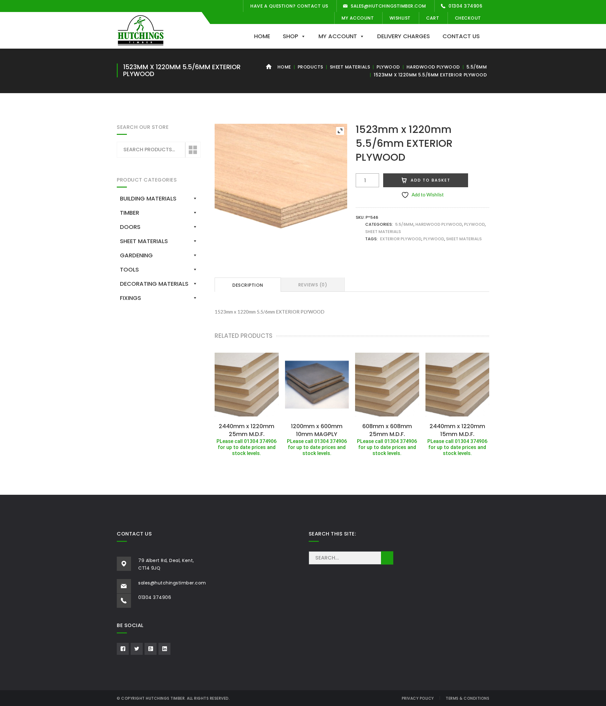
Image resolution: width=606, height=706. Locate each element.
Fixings (130, 298)
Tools (129, 269)
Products (310, 67)
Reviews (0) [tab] (312, 285)
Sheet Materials (350, 67)
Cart (432, 18)
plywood (433, 239)
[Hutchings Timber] (140, 30)
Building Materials (148, 198)
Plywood (388, 67)
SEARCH (387, 558)
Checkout (468, 18)
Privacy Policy (418, 698)
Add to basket (430, 180)
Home (262, 36)
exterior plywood (400, 239)
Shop (290, 36)
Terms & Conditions (467, 698)
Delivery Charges (403, 36)
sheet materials (464, 239)
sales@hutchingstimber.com (388, 6)
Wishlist (400, 18)
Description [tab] (247, 285)
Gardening (136, 255)
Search (192, 150)
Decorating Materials (154, 284)
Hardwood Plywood (433, 67)
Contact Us (461, 36)
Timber (129, 213)
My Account (358, 18)
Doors (130, 227)
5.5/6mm (476, 67)
